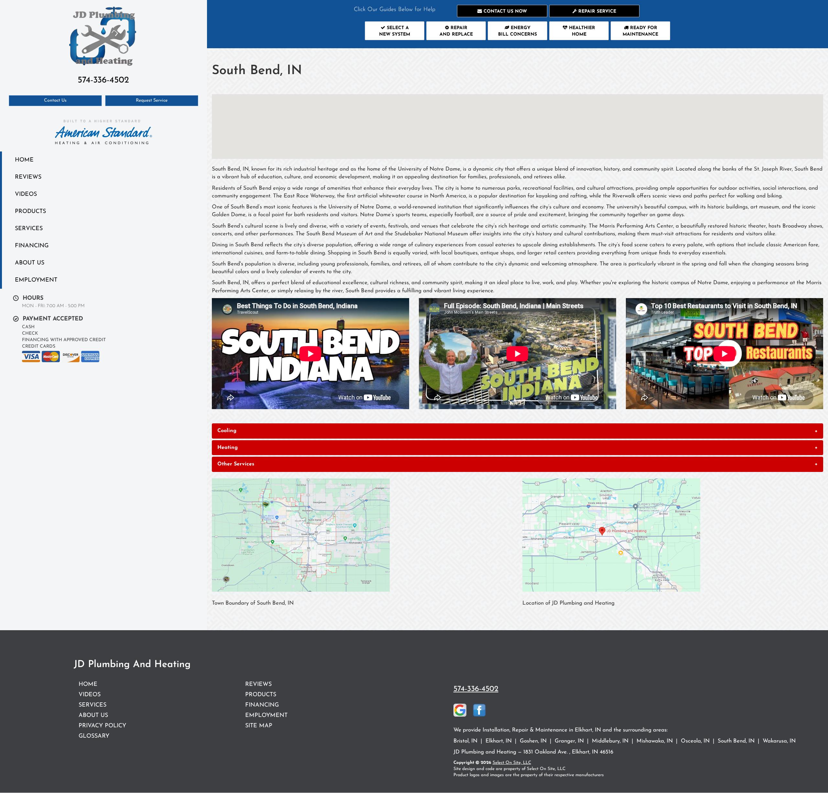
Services (29, 228)
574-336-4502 (475, 689)
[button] (502, 11)
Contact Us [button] (55, 100)
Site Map (258, 726)
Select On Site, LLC (512, 763)
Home (24, 160)
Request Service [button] (152, 100)
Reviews (28, 177)
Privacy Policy (102, 726)
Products (30, 211)
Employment (36, 280)
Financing (32, 246)
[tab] (517, 431)
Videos (26, 194)
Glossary (94, 736)
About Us (29, 263)
